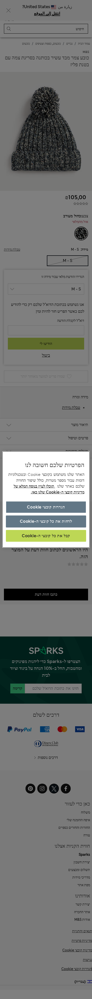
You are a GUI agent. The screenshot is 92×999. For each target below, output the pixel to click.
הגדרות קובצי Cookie (46, 507)
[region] (46, 499)
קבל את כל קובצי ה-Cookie (46, 535)
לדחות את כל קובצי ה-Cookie (46, 521)
